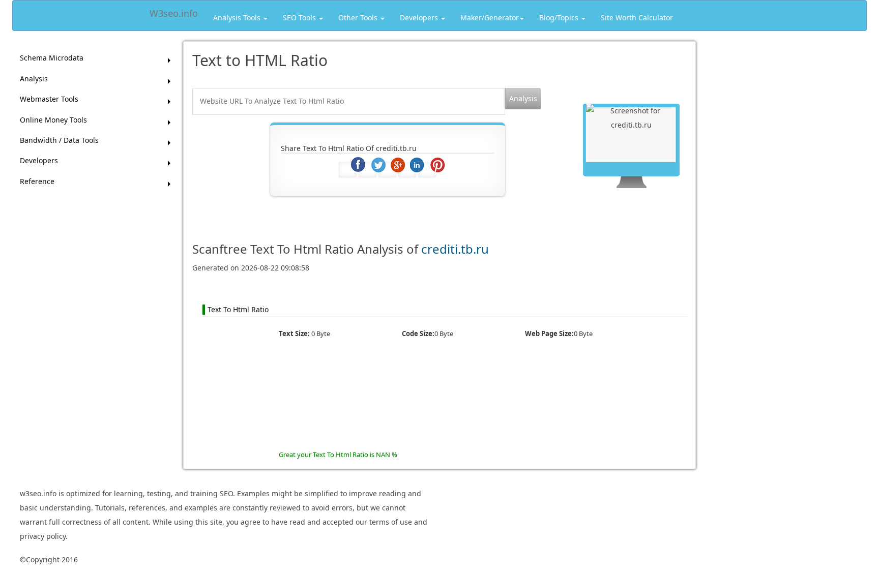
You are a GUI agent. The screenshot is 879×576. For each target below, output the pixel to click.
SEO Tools (300, 17)
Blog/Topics (559, 17)
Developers (420, 17)
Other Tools (358, 17)
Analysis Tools (237, 17)
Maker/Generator (489, 17)
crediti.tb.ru (455, 248)
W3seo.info (174, 11)
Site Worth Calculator (637, 17)
